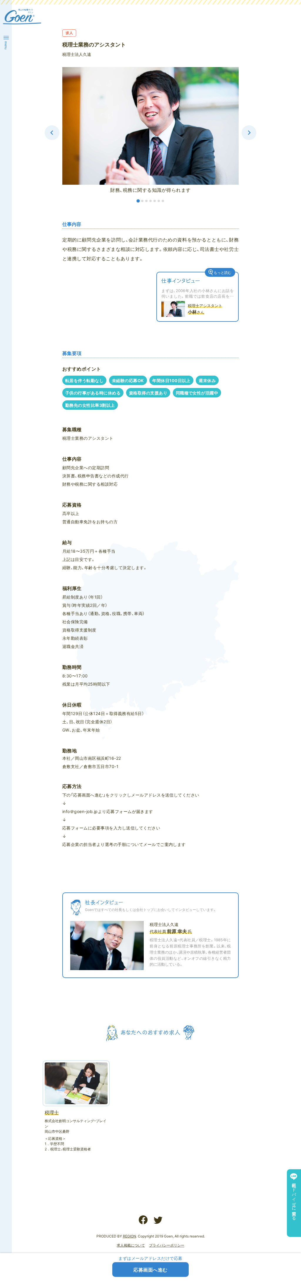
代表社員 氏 (171, 931)
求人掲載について (131, 1245)
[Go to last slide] (52, 132)
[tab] (138, 200)
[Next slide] (249, 132)
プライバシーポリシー (166, 1245)
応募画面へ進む (150, 1269)
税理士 (52, 1112)
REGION (129, 1236)
